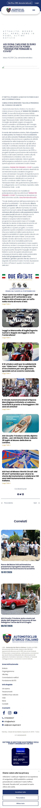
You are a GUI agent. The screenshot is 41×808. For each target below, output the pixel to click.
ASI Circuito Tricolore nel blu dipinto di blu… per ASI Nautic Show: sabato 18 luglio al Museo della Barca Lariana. (19, 439)
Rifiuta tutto (20, 803)
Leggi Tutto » (6, 304)
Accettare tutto (20, 792)
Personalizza (20, 798)
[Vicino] (39, 771)
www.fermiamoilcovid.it (27, 197)
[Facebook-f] (4, 713)
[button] (18, 494)
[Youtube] (15, 713)
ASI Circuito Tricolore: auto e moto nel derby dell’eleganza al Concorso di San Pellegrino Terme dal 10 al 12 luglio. (18, 620)
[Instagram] (10, 713)
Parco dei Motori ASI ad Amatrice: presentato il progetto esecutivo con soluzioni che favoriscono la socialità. (18, 566)
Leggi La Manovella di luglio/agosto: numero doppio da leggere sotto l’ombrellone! (20, 332)
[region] (20, 788)
